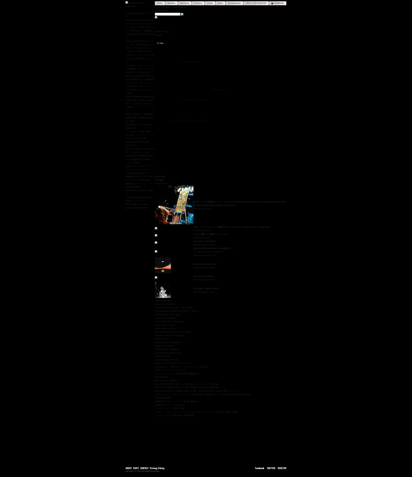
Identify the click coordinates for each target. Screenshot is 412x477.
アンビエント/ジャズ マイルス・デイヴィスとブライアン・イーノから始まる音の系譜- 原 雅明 (196, 412)
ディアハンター (219, 90)
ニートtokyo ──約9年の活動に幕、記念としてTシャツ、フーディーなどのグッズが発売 (140, 135)
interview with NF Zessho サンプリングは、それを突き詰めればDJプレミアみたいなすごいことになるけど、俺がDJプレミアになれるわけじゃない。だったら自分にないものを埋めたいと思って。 (140, 51)
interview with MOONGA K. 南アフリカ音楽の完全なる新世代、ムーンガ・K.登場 (140, 159)
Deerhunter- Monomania (204, 241)
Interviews (184, 3)
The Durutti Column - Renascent (169, 321)
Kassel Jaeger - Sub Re (165, 325)
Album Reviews (179, 7)
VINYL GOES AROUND (256, 3)
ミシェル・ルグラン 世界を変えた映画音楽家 (174, 415)
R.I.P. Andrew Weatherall (136, 173)
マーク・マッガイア (190, 62)
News (220, 3)
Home (160, 3)
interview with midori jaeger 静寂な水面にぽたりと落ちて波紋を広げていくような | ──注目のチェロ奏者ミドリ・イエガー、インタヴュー (140, 104)
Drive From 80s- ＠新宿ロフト (168, 380)
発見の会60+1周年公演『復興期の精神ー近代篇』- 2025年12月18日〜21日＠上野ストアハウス (196, 391)
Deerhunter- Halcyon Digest (206, 288)
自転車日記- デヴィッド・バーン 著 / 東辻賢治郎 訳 (177, 401)
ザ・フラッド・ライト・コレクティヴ (188, 121)
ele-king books (234, 3)
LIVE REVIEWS (161, 377)
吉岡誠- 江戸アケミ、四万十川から (170, 405)
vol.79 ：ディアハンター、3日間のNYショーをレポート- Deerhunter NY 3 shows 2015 (231, 227)
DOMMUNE (278, 3)
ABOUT (129, 468)
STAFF (136, 468)
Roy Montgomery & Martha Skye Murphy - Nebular (177, 311)
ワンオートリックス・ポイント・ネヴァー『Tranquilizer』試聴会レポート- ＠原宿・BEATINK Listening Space (203, 394)
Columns (198, 3)
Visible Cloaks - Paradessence (168, 342)
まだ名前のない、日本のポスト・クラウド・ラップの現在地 (181, 367)
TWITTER (271, 468)
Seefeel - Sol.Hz (162, 339)
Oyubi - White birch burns (166, 328)
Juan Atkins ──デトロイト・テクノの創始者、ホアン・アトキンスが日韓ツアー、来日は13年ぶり (140, 69)
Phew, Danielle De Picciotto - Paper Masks (173, 308)
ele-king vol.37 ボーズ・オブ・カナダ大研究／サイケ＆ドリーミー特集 (140, 89)
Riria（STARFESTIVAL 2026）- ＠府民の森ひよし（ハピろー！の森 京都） (187, 384)
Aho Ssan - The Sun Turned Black (169, 335)
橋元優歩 (159, 35)
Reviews (171, 3)
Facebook (259, 468)
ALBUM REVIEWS (163, 301)
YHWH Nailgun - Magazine (166, 349)
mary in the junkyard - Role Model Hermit (173, 332)
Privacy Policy (157, 468)
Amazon (158, 31)
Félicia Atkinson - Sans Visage (168, 314)
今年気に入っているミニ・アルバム (170, 370)
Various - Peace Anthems (166, 318)
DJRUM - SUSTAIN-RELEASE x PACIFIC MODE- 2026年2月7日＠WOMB (187, 387)
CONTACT (144, 468)
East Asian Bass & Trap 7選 (167, 360)
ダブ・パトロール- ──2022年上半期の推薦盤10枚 (176, 374)
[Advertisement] (220, 439)
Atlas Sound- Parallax (203, 276)
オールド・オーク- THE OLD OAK (169, 408)
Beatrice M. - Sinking (164, 346)
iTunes (166, 31)
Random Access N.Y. (202, 209)
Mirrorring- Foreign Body (204, 264)
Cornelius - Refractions (165, 304)
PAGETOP (282, 468)
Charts (210, 3)
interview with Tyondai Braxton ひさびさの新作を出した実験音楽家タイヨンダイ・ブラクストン (140, 79)
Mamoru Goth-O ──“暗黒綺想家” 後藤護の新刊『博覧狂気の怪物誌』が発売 (140, 117)
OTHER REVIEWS (163, 398)
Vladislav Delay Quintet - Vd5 (167, 353)
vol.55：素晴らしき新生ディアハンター (210, 234)
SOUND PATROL (162, 356)
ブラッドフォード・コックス (194, 100)
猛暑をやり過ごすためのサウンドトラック (173, 363)
